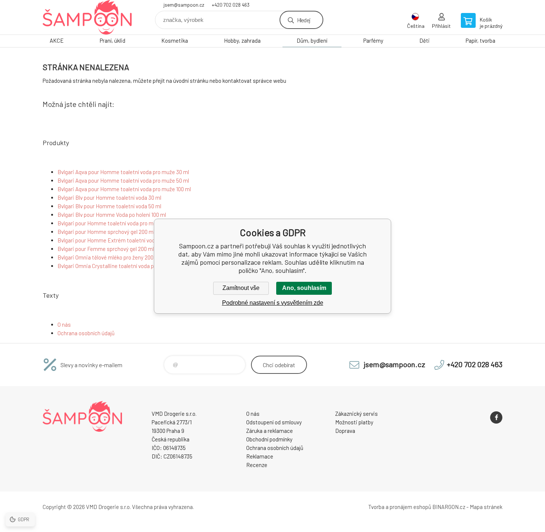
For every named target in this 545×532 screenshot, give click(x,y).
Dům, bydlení (312, 40)
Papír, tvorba (480, 40)
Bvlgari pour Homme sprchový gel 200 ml (106, 231)
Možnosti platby (354, 422)
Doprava (345, 430)
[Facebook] (496, 417)
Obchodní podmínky (269, 439)
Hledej (303, 19)
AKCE (57, 40)
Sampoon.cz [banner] (87, 17)
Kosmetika (174, 40)
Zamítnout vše (241, 288)
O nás (64, 324)
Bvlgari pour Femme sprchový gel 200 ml (105, 248)
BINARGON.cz (448, 506)
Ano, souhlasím (304, 288)
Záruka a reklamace (269, 430)
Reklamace (259, 456)
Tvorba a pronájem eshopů (399, 506)
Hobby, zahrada (242, 40)
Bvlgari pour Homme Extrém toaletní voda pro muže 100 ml (127, 240)
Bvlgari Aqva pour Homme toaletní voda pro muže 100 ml (124, 189)
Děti (424, 40)
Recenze (256, 464)
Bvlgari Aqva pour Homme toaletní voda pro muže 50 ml (123, 180)
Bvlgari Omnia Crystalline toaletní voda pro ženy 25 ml (121, 265)
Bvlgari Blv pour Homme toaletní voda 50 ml (109, 206)
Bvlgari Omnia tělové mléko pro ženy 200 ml (109, 257)
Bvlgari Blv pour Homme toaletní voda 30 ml (109, 197)
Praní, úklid (112, 40)
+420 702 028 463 (231, 5)
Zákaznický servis (356, 413)
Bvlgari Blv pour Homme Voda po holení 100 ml (111, 214)
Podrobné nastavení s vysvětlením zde (272, 303)
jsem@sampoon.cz (184, 5)
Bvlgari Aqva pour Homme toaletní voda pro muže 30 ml (123, 172)
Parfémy (373, 40)
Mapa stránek (486, 506)
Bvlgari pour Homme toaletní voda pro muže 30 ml (116, 223)
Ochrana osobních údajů (86, 333)
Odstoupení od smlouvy (274, 422)
